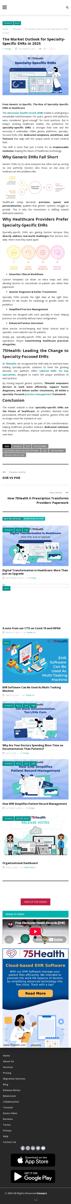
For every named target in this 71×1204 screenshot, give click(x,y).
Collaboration (11, 1101)
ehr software (40, 446)
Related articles (12, 518)
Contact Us (9, 1142)
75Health (8, 23)
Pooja (8, 49)
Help (5, 1136)
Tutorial (8, 1107)
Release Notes (22, 818)
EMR (33, 705)
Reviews (8, 1119)
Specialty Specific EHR (14, 455)
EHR (26, 530)
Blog (17, 23)
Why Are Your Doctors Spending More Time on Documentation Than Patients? (32, 747)
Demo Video (10, 1113)
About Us (8, 1061)
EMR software (57, 451)
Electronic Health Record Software (21, 451)
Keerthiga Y (30, 867)
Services (8, 1067)
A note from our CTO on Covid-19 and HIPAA (31, 628)
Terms (7, 1124)
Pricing (7, 1072)
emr (45, 451)
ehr (27, 446)
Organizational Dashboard (20, 863)
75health (17, 446)
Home (6, 1055)
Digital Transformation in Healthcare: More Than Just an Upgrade (35, 572)
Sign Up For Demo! (35, 901)
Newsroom (9, 1095)
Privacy (7, 1130)
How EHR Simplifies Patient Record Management (35, 804)
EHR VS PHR (11, 478)
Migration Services (14, 1078)
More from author (34, 518)
